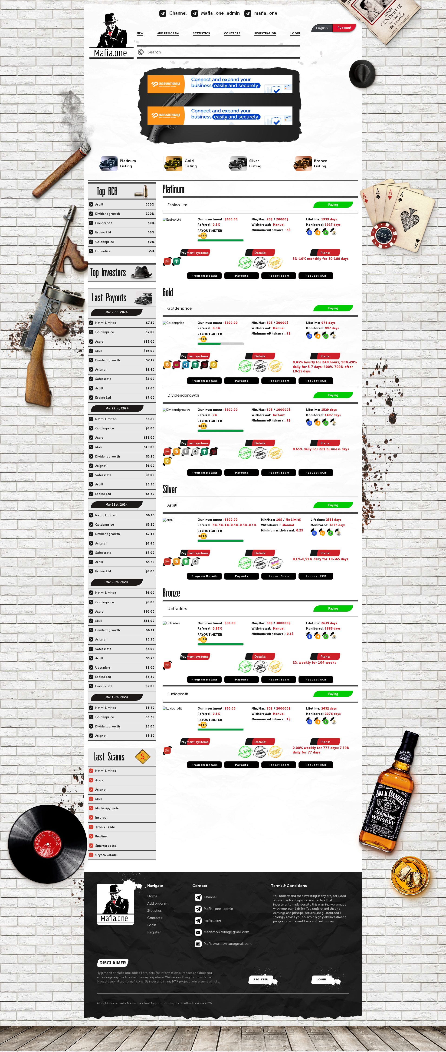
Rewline (101, 836)
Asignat (101, 369)
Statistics (201, 33)
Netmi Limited (105, 323)
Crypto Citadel (106, 855)
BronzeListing (320, 163)
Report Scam (279, 275)
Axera (99, 341)
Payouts (241, 275)
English (322, 28)
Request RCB (315, 275)
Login (295, 33)
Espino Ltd (177, 205)
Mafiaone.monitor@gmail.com (227, 944)
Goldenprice (179, 308)
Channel (210, 897)
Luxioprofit (178, 694)
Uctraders (177, 609)
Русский (344, 28)
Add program (168, 33)
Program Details (204, 275)
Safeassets (103, 379)
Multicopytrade (106, 808)
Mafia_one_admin (218, 909)
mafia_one (212, 920)
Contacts (232, 33)
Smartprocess (105, 845)
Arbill (172, 505)
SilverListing (255, 163)
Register (154, 932)
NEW (140, 33)
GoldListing (191, 163)
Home (152, 896)
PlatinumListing (128, 163)
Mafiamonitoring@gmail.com (226, 932)
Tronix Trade (105, 827)
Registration (265, 33)
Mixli (98, 351)
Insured (101, 817)
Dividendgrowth (183, 395)
